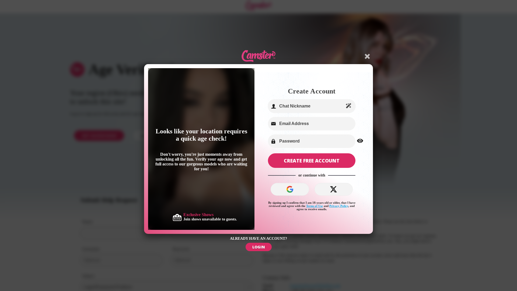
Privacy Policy (338, 205)
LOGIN (258, 247)
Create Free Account (312, 160)
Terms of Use (314, 205)
